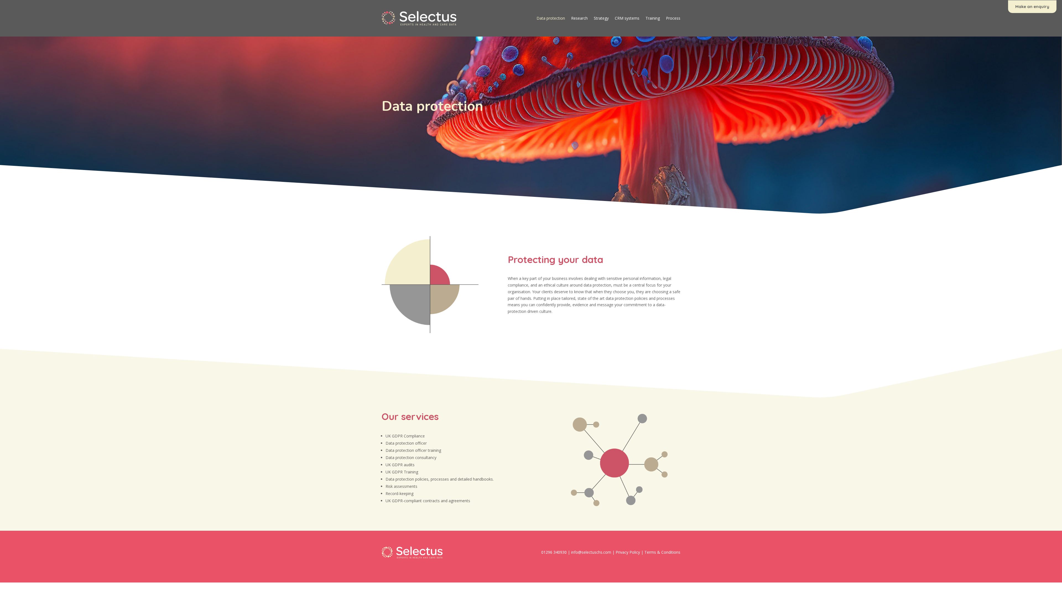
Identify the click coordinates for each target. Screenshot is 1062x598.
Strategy (601, 18)
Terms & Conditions (662, 552)
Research (579, 18)
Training (652, 18)
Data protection (551, 18)
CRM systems (627, 18)
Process (673, 18)
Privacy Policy (628, 552)
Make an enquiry (1032, 6)
